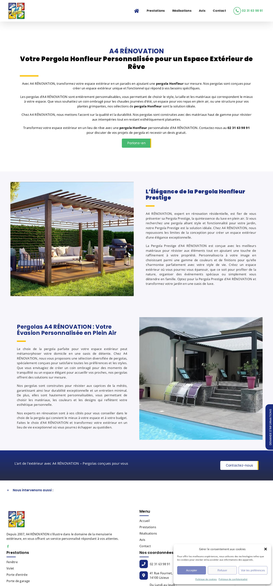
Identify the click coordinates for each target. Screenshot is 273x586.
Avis (142, 540)
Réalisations (148, 533)
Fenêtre (12, 562)
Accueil (144, 521)
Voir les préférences (253, 570)
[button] (265, 549)
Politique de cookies (206, 579)
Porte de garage (18, 581)
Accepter (191, 570)
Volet (10, 568)
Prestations (147, 527)
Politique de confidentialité (233, 579)
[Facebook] (7, 546)
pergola (140, 106)
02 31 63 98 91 (160, 564)
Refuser (222, 570)
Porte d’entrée (16, 575)
